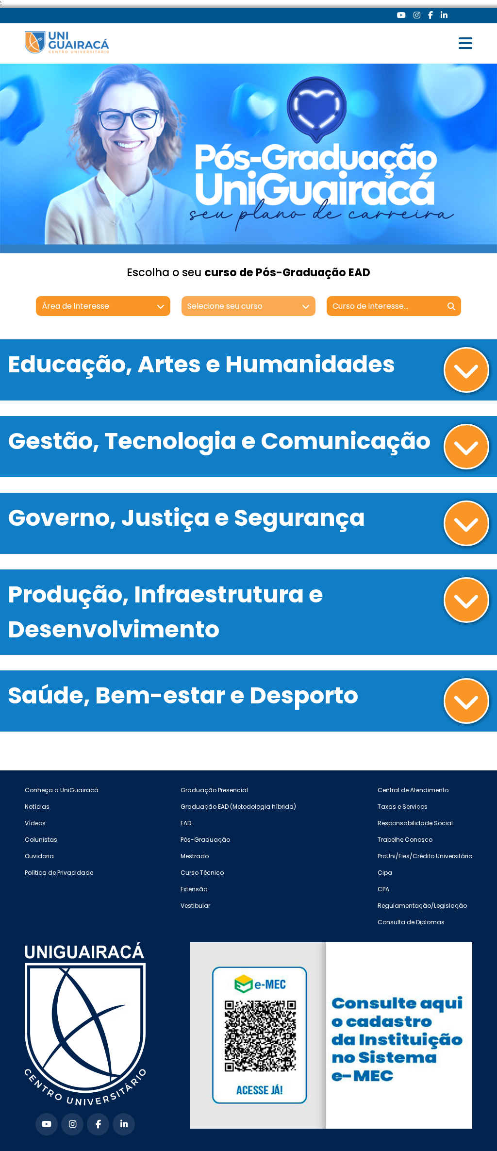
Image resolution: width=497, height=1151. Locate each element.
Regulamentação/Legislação (422, 905)
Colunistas (41, 839)
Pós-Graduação (205, 839)
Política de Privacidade (59, 872)
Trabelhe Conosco (405, 839)
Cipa (385, 872)
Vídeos (35, 823)
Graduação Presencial (214, 790)
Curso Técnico (202, 872)
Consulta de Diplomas (411, 922)
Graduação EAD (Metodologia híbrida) (238, 806)
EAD (186, 823)
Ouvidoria (39, 856)
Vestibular (195, 905)
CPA (383, 889)
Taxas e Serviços (403, 806)
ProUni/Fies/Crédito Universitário (425, 856)
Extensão (194, 889)
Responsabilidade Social (415, 823)
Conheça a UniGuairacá (62, 790)
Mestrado (195, 856)
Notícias (37, 806)
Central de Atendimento (413, 790)
